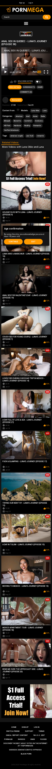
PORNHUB (8, 739)
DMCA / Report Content (17, 735)
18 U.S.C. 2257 (39, 735)
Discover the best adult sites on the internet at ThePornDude (25, 744)
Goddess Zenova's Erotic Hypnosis (25, 750)
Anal (28, 116)
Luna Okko (35, 111)
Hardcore (17, 126)
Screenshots (29, 87)
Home (13, 727)
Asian (35, 116)
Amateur (19, 116)
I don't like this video (15, 81)
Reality (27, 126)
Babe (43, 116)
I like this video (11, 81)
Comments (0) (26, 92)
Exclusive (39, 121)
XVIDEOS (21, 739)
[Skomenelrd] (5, 100)
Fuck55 (43, 739)
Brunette (17, 121)
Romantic (37, 126)
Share (40, 87)
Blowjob (7, 121)
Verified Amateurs (11, 130)
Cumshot (28, 121)
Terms (41, 731)
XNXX (32, 739)
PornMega (23, 765)
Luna (45, 111)
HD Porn (7, 126)
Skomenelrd (16, 100)
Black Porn (26, 754)
